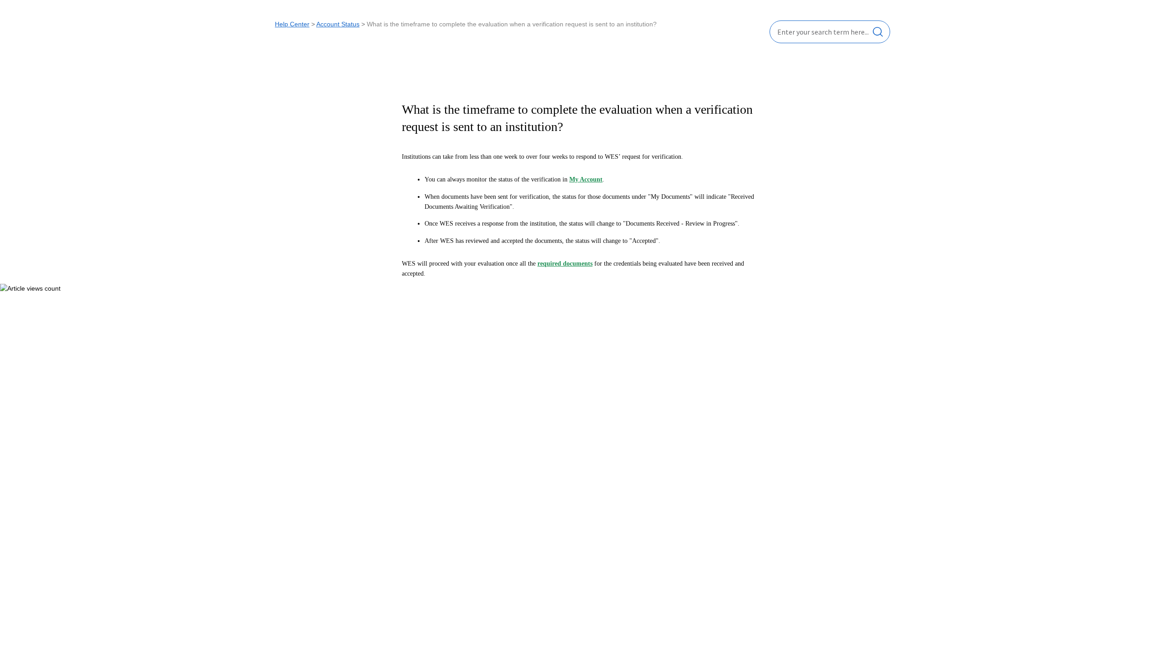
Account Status (338, 24)
